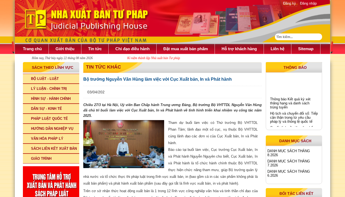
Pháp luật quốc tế (49, 119)
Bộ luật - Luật (45, 79)
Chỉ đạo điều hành (132, 48)
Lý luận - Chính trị (49, 89)
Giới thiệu (65, 48)
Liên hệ (277, 48)
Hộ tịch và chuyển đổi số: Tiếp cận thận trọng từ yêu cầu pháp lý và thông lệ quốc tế (294, 116)
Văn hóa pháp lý (47, 139)
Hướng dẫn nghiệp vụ (52, 129)
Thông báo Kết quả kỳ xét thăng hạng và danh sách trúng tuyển (290, 102)
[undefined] (123, 144)
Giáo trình (41, 159)
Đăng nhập (308, 3)
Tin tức (95, 48)
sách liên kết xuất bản (54, 149)
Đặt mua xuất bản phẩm (185, 48)
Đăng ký (289, 3)
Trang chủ (32, 48)
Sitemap (305, 48)
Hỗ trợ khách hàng (239, 48)
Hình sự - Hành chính (51, 99)
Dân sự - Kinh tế (46, 109)
